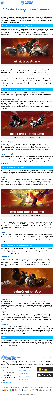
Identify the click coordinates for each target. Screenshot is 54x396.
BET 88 (24, 20)
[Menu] (2, 3)
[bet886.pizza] (27, 3)
